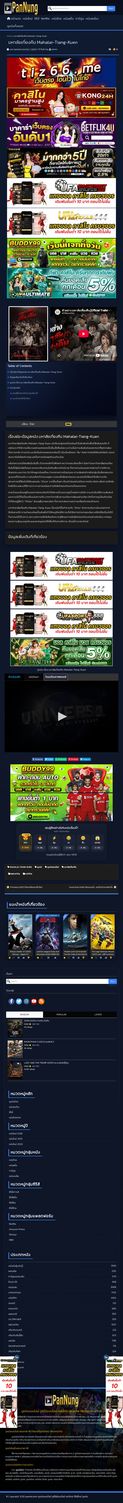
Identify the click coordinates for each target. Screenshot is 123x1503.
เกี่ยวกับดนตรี (15, 1330)
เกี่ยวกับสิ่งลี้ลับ (15, 1335)
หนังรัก (11, 1341)
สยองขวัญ (15, 874)
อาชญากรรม (14, 1292)
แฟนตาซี (12, 1314)
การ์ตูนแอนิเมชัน (16, 1276)
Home (9, 36)
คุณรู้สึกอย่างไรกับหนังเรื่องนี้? (25, 393)
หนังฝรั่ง (68, 18)
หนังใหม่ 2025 (15, 1139)
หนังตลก (12, 1287)
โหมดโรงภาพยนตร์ (55, 677)
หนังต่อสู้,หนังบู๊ (15, 1266)
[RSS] (41, 1001)
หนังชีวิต (12, 1298)
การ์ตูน (79, 18)
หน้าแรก (16, 18)
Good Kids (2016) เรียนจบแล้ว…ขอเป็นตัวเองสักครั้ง (91, 887)
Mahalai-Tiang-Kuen (20, 867)
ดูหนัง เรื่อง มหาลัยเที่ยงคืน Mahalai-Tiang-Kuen (32, 383)
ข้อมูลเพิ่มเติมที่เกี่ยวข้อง (21, 377)
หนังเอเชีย (13, 1176)
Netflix (45, 18)
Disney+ (12, 1234)
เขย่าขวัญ (13, 1357)
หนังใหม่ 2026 (15, 1133)
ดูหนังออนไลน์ (53, 867)
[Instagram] (26, 1001)
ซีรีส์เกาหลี (13, 1192)
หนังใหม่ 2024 (15, 1144)
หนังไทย (57, 18)
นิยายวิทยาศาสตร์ (16, 1346)
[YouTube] (34, 1001)
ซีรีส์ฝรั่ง (12, 1197)
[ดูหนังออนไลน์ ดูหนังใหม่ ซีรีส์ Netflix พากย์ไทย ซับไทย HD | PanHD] (21, 8)
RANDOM (24, 1015)
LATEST (98, 1015)
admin (54, 49)
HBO (11, 1240)
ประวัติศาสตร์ (14, 1319)
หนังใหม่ (28, 18)
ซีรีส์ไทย (12, 1208)
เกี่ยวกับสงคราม (16, 1362)
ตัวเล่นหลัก (15, 388)
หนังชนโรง (92, 18)
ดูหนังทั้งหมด (15, 26)
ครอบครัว (13, 1308)
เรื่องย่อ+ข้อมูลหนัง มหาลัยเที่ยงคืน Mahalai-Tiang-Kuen (36, 372)
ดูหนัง (39, 867)
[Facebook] (11, 1001)
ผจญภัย (12, 1271)
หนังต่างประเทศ (16, 1367)
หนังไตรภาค (14, 1117)
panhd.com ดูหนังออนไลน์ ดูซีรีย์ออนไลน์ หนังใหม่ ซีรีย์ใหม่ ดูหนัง (57, 1496)
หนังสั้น (11, 1373)
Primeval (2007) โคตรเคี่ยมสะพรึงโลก (26, 887)
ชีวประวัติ (12, 1282)
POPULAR (61, 1015)
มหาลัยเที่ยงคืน (70, 867)
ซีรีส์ (36, 18)
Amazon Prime (16, 1229)
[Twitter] (19, 1001)
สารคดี (11, 1303)
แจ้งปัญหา (34, 677)
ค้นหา (111, 8)
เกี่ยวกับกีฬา (14, 1351)
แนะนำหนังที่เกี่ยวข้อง (21, 398)
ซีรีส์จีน (12, 1203)
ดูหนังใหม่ (13, 1101)
